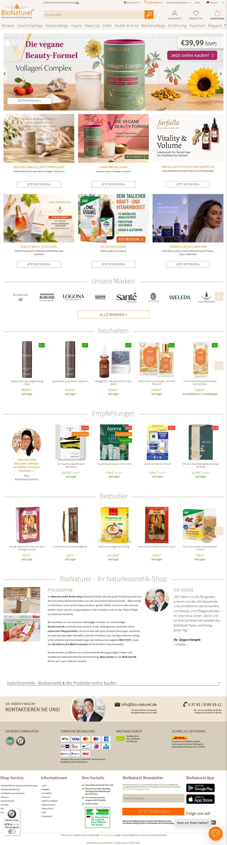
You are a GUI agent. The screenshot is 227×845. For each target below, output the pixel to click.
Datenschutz (47, 808)
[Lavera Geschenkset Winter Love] (114, 442)
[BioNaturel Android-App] (206, 788)
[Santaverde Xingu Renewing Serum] (70, 359)
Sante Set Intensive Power (157, 464)
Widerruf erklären (50, 800)
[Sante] (126, 297)
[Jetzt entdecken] (113, 71)
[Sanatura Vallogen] (113, 144)
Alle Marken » (113, 314)
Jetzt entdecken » (29, 101)
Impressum (47, 816)
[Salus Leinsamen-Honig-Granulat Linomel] (200, 525)
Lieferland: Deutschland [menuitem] (177, 2)
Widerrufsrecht (48, 804)
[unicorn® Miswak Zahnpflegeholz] (70, 525)
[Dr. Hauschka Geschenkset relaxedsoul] (71, 442)
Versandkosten (8, 800)
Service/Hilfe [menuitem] (132, 2)
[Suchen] (149, 14)
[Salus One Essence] (113, 224)
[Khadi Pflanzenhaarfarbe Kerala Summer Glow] (200, 359)
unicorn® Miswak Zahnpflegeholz (70, 546)
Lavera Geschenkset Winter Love (114, 464)
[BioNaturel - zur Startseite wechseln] (18, 11)
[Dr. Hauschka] (20, 297)
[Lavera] (100, 297)
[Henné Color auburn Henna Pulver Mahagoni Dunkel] (27, 525)
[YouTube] (213, 824)
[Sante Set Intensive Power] (157, 442)
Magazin (45, 789)
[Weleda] (180, 297)
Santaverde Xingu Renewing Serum (70, 381)
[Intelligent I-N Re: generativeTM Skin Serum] (113, 359)
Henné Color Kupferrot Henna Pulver (156, 546)
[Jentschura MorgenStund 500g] (113, 525)
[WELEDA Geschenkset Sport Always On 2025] (200, 442)
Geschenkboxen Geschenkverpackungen (19, 785)
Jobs (44, 785)
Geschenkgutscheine (10, 789)
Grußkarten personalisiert (12, 793)
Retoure (5, 797)
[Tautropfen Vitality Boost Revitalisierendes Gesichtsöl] (39, 225)
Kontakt (5, 804)
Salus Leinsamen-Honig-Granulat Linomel (200, 548)
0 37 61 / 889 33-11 (155, 2)
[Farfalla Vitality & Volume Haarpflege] (188, 144)
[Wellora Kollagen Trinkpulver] (39, 144)
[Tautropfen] (206, 297)
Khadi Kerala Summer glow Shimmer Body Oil (157, 383)
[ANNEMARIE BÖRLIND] (47, 297)
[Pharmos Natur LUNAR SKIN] (188, 225)
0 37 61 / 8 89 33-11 (205, 704)
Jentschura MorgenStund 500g (113, 546)
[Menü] (18, 810)
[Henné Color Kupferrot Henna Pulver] (156, 525)
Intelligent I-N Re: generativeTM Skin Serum (113, 383)
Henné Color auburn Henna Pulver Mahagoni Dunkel (27, 548)
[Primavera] (153, 297)
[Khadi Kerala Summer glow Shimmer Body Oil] (156, 359)
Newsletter (47, 793)
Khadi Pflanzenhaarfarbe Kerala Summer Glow (200, 383)
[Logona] (73, 297)
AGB (44, 812)
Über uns (46, 797)
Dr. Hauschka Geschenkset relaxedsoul (71, 465)
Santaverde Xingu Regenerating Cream (27, 383)
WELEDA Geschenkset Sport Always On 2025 (201, 465)
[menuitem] (174, 15)
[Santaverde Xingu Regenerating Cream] (27, 359)
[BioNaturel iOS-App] (206, 799)
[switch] (11, 831)
